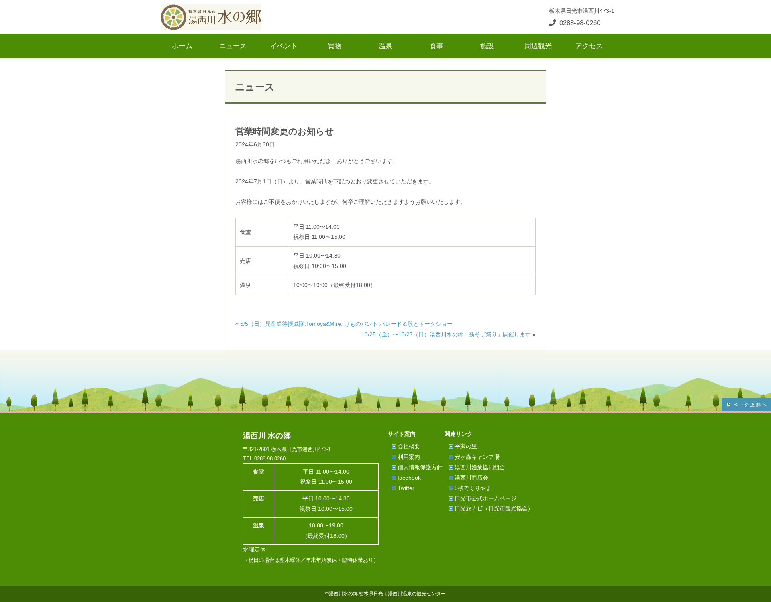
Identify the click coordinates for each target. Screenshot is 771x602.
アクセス (589, 46)
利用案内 (409, 457)
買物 (334, 46)
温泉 (385, 46)
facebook (409, 477)
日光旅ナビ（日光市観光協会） (494, 508)
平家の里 (466, 446)
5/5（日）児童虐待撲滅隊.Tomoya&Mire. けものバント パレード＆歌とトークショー (346, 324)
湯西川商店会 (471, 477)
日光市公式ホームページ (485, 498)
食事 (436, 46)
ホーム (182, 46)
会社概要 (409, 446)
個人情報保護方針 (420, 467)
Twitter (406, 488)
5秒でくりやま (473, 488)
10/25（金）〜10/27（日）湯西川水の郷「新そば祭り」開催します (446, 334)
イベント (284, 46)
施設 (487, 46)
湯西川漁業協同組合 (480, 467)
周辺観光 (538, 46)
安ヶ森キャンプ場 (477, 457)
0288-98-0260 (579, 23)
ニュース (233, 46)
